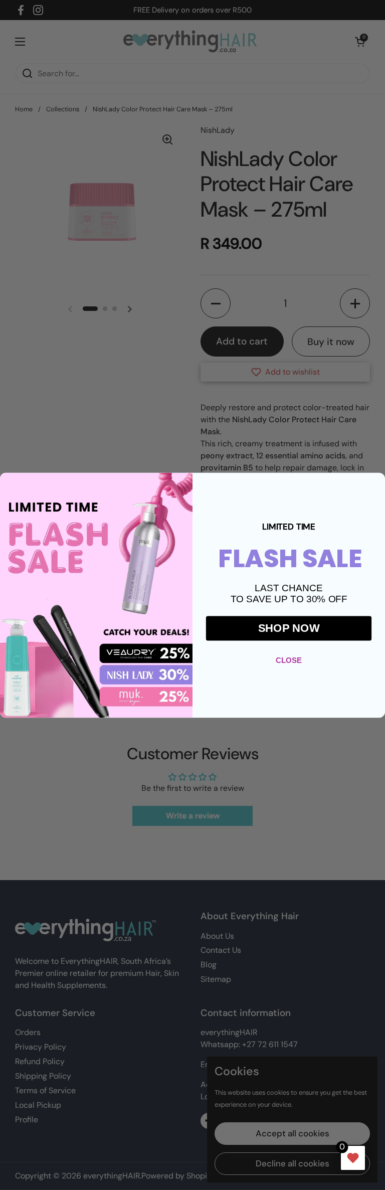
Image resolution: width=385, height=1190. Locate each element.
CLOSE (289, 659)
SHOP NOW (289, 627)
